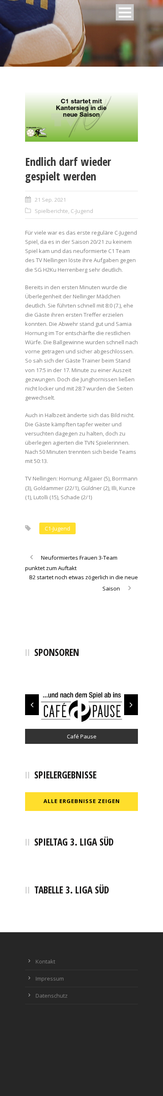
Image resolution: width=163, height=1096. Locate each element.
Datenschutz (52, 995)
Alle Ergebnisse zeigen (81, 801)
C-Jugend (82, 211)
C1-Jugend (57, 528)
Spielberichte (51, 211)
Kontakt (45, 961)
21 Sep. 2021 (50, 199)
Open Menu (125, 12)
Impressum (50, 978)
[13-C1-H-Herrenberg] (81, 117)
